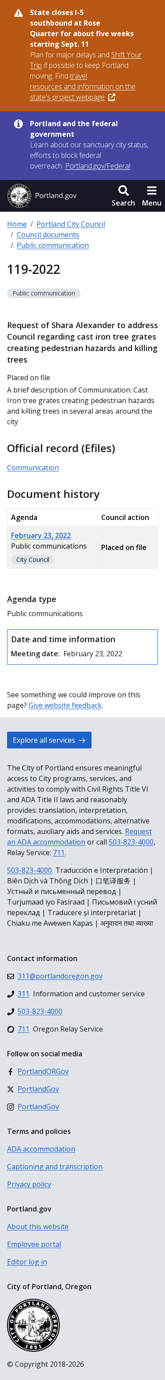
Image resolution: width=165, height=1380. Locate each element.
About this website (38, 1226)
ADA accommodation (41, 1149)
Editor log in (27, 1262)
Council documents (48, 234)
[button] (123, 196)
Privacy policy (29, 1184)
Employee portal (34, 1244)
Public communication (53, 245)
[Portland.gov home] (42, 195)
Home (17, 224)
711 (59, 852)
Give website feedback (65, 705)
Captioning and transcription (55, 1166)
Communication (33, 467)
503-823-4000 (131, 842)
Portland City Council (71, 224)
